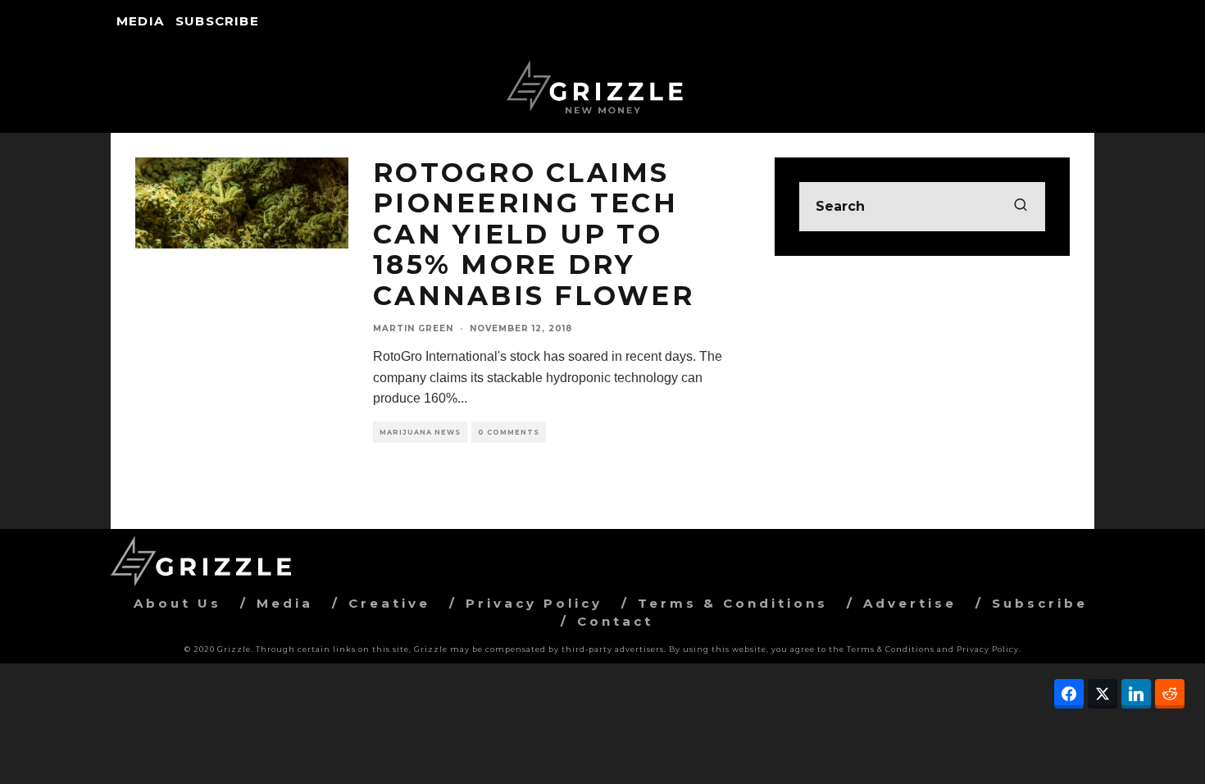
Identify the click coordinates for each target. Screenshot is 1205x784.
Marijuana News (420, 432)
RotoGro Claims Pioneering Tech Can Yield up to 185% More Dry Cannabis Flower (533, 234)
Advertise (910, 603)
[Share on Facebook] (1069, 694)
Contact (615, 621)
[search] (1020, 206)
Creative (389, 603)
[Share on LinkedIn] (1136, 694)
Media (140, 21)
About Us (177, 603)
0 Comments (508, 432)
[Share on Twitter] (1102, 694)
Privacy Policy (534, 603)
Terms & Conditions (733, 603)
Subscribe (217, 21)
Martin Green (413, 328)
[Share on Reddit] (1170, 694)
